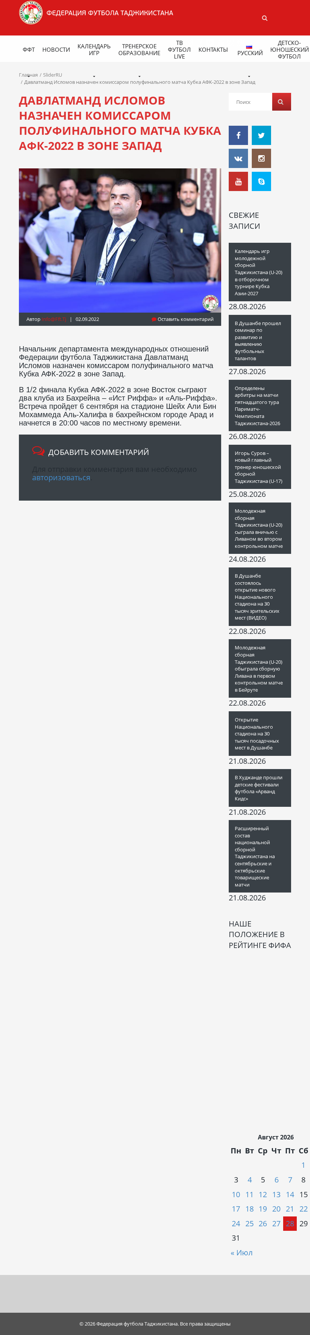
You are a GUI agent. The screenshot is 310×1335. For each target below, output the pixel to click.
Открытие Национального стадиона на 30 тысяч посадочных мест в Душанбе (257, 733)
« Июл (242, 1252)
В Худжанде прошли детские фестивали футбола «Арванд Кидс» (258, 788)
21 (290, 1209)
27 (276, 1223)
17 (236, 1209)
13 (276, 1194)
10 (236, 1194)
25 (249, 1223)
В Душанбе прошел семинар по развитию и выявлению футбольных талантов (258, 341)
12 (263, 1194)
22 (303, 1209)
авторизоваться (61, 477)
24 (236, 1223)
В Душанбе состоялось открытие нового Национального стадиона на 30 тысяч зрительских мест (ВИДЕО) (257, 596)
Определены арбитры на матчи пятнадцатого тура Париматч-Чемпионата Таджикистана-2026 (257, 406)
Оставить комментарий (185, 319)
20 (276, 1209)
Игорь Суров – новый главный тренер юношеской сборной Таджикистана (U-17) (258, 467)
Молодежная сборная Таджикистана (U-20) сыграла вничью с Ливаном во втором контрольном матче (259, 528)
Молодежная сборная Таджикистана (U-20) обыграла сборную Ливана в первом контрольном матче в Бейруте (259, 668)
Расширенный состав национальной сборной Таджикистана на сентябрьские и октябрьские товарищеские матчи (255, 856)
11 (249, 1194)
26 (263, 1223)
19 (263, 1209)
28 (290, 1223)
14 (290, 1194)
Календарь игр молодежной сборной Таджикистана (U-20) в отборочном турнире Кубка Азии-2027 (258, 272)
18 (249, 1209)
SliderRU (52, 74)
